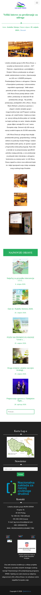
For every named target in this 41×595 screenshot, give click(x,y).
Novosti (23, 30)
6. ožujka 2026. (20, 284)
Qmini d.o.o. (27, 591)
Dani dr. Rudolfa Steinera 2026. (20, 309)
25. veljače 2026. (20, 313)
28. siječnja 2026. (20, 404)
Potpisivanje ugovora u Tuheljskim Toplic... (20, 400)
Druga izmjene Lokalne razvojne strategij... (20, 369)
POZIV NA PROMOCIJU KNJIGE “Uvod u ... (20, 338)
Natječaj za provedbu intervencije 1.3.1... (20, 279)
